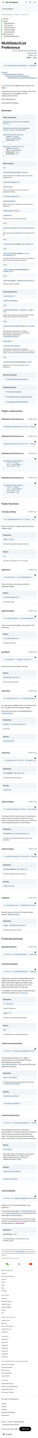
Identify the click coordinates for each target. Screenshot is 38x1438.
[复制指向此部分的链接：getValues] (11, 652)
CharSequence (13, 182)
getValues (6, 215)
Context (5, 123)
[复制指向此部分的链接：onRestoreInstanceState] (24, 1044)
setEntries (7, 228)
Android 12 (4, 1354)
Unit (5, 223)
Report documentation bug (9, 1386)
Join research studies (7, 1392)
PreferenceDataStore (12, 1213)
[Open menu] (3, 2)
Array (5, 182)
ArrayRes (27, 244)
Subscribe (25, 1429)
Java (35, 58)
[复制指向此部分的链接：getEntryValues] (16, 611)
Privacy (3, 1310)
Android (3, 1273)
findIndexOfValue (9, 172)
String (24, 172)
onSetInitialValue (10, 362)
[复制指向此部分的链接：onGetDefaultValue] (19, 964)
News (3, 1285)
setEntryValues (7, 96)
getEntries (7, 187)
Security (3, 1279)
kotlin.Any (4, 72)
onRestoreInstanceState (12, 326)
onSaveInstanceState (10, 336)
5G (2, 1313)
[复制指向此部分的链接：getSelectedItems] (18, 947)
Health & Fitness (6, 1304)
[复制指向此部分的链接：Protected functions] (24, 939)
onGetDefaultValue (10, 310)
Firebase (4, 1409)
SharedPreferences (29, 1211)
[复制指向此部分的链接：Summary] (13, 111)
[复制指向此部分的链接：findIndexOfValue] (18, 512)
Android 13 (4, 1351)
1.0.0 (35, 55)
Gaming (3, 1298)
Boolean (10, 296)
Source (3, 1282)
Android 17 (4, 1339)
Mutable (6, 211)
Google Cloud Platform (8, 1412)
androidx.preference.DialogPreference (17, 76)
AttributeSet (19, 130)
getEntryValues (8, 201)
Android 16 (4, 1342)
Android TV (4, 1332)
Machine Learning (6, 1301)
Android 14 (4, 1348)
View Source (30, 53)
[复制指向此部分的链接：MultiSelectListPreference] (25, 419)
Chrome (3, 1406)
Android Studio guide (7, 1364)
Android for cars (6, 1329)
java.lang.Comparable (14, 392)
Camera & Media (6, 1307)
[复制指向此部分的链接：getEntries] (12, 570)
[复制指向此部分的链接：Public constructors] (24, 411)
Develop (17, 14)
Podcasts (4, 1291)
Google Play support (7, 1389)
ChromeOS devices (7, 1326)
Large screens (5, 1320)
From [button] (16, 379)
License (10, 1421)
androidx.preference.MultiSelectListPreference (22, 78)
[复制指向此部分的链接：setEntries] (12, 691)
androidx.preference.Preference (13, 74)
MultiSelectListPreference (17, 65)
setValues (6, 280)
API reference (7, 9)
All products (5, 1415)
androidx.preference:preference (27, 50)
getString (24, 993)
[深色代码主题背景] (35, 63)
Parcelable (30, 326)
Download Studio (6, 1373)
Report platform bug (7, 1383)
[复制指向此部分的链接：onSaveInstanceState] (21, 1115)
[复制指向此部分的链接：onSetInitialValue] (17, 1191)
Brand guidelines (19, 1421)
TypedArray (23, 310)
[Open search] (26, 2)
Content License (20, 1251)
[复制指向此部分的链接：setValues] (11, 898)
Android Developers (6, 14)
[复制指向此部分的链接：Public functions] (20, 504)
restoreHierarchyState (11, 1103)
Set (11, 211)
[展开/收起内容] (9, 19)
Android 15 (4, 1345)
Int (18, 140)
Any (4, 305)
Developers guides (6, 1367)
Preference (7, 85)
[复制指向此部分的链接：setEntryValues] (16, 802)
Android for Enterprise (7, 1276)
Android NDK (5, 1376)
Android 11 (4, 1357)
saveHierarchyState (10, 1179)
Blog (2, 1288)
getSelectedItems (9, 300)
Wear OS (4, 1323)
